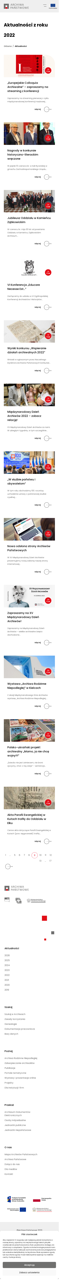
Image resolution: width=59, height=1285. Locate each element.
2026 (7, 955)
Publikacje (10, 1068)
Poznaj (9, 1051)
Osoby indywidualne (15, 1120)
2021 (7, 980)
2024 (7, 965)
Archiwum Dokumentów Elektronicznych (17, 1113)
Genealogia (11, 1024)
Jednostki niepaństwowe (18, 1130)
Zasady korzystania (15, 1019)
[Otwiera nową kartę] (7, 900)
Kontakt (9, 1174)
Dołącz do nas (12, 1164)
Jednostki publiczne (15, 1125)
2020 (7, 985)
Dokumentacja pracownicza (20, 1029)
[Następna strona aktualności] (9, 866)
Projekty (9, 1082)
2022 (7, 975)
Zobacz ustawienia (29, 1272)
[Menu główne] (44, 5)
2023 (7, 970)
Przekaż (9, 1105)
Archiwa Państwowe (15, 1159)
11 (45, 855)
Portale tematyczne (15, 1073)
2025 (7, 960)
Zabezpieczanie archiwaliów (20, 1063)
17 (50, 860)
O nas (8, 1147)
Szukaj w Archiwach (15, 1014)
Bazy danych (11, 1033)
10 (40, 855)
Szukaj (8, 1007)
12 (51, 855)
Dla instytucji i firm (14, 1087)
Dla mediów (11, 1169)
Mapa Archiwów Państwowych (21, 1154)
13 (40, 860)
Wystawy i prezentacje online (20, 1077)
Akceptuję (29, 1265)
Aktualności (12, 948)
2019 (7, 989)
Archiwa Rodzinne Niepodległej (21, 1058)
